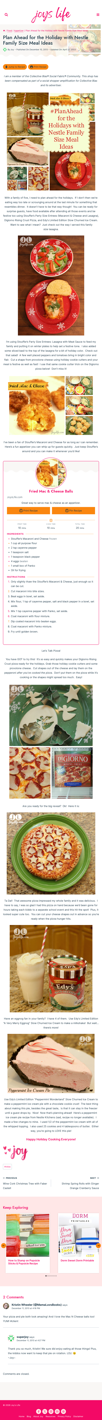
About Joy (38, 1416)
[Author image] (5, 49)
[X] (56, 2)
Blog (29, 1416)
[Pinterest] (45, 2)
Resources (50, 1416)
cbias (7, 1166)
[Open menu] (98, 14)
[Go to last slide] (3, 1245)
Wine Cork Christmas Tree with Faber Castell (25, 1183)
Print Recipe (39, 67)
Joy (12, 49)
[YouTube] (51, 2)
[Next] (98, 1245)
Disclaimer (78, 1416)
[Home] (4, 30)
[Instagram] (62, 2)
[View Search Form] (6, 15)
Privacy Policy (64, 1416)
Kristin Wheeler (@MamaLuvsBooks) (37, 1304)
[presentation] (27, 1235)
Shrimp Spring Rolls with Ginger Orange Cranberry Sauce (80, 1183)
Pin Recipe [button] (75, 510)
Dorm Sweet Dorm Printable (77, 1260)
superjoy (23, 1336)
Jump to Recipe (16, 67)
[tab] (46, 1275)
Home (21, 1416)
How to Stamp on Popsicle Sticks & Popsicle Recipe (24, 1262)
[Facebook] (39, 2)
